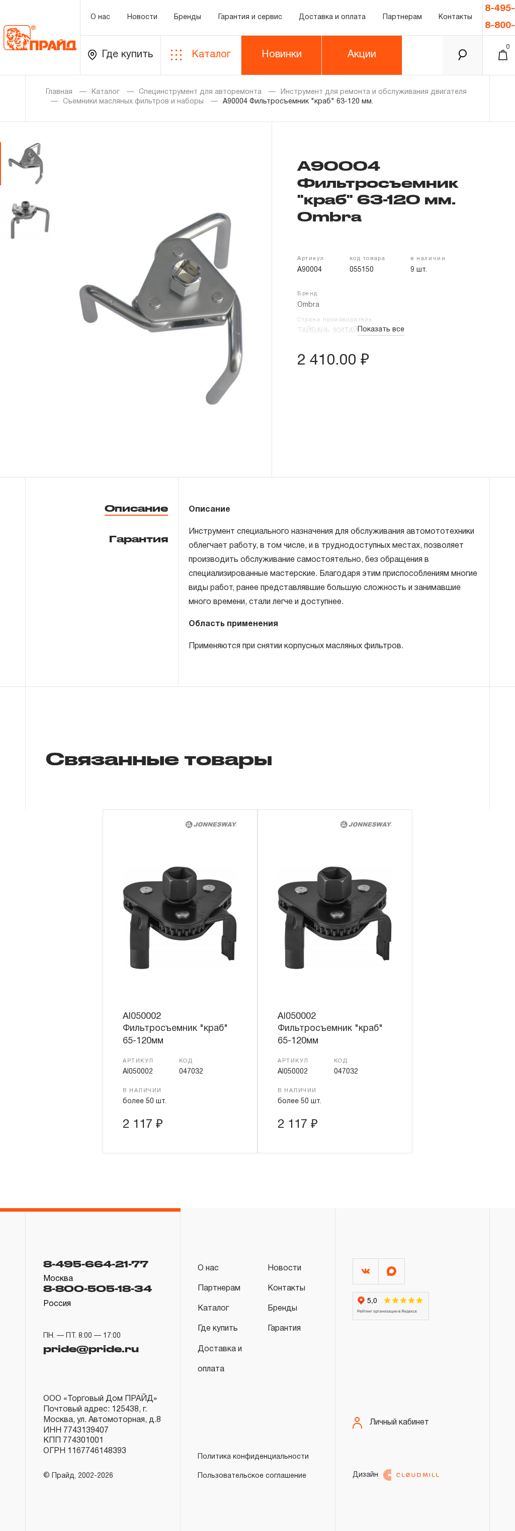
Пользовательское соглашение (252, 1476)
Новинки (282, 54)
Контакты (455, 17)
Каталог (211, 54)
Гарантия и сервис (250, 17)
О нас (100, 17)
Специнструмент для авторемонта (200, 92)
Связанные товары (159, 758)
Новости (142, 17)
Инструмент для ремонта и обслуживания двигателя (374, 92)
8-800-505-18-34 (97, 1288)
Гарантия (138, 538)
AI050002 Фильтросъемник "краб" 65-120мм (175, 1028)
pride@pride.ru (91, 1348)
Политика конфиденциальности (253, 1457)
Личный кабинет (399, 1422)
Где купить (127, 54)
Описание (136, 508)
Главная (59, 92)
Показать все (381, 329)
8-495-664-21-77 (95, 1263)
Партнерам (402, 17)
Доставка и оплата (332, 17)
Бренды (187, 17)
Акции (362, 54)
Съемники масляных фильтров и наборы (133, 101)
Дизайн (365, 1475)
